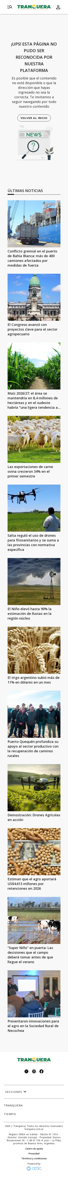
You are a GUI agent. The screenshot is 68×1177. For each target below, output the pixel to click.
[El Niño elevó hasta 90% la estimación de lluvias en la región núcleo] (34, 581)
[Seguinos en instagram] (34, 1071)
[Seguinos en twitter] (26, 1071)
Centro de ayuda (34, 1148)
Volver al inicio (34, 118)
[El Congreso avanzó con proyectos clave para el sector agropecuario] (34, 297)
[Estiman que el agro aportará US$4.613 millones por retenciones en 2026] (34, 851)
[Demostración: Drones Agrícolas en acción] (34, 787)
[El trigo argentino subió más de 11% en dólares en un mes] (34, 650)
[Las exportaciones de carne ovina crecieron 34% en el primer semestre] (34, 439)
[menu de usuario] (58, 7)
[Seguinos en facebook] (41, 1071)
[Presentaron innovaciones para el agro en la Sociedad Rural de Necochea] (34, 993)
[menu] (10, 7)
